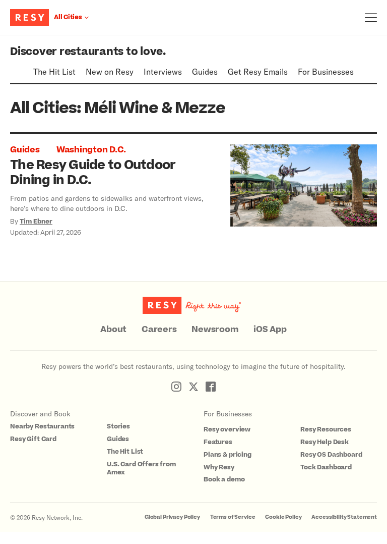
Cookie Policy (283, 517)
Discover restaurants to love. (88, 51)
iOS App (269, 329)
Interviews (163, 71)
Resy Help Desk (324, 442)
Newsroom (214, 329)
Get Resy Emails (258, 71)
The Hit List (54, 71)
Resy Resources (325, 429)
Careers (159, 329)
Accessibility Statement (344, 517)
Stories (118, 426)
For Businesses (326, 71)
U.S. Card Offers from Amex (141, 468)
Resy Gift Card (33, 439)
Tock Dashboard (326, 467)
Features (218, 442)
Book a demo (224, 479)
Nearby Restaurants (42, 426)
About (113, 329)
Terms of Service (232, 517)
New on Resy (110, 71)
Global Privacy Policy (172, 517)
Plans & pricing (227, 454)
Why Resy (219, 467)
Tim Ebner (36, 221)
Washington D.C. (91, 150)
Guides (205, 71)
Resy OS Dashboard (331, 454)
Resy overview (227, 429)
